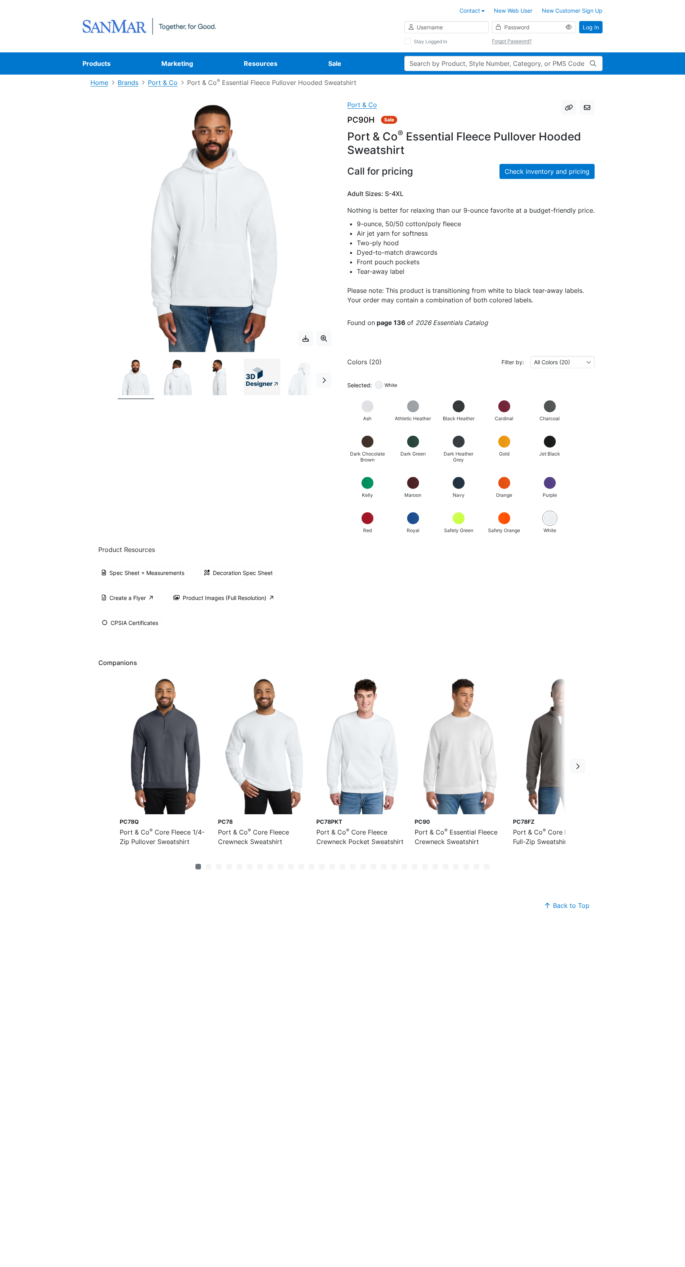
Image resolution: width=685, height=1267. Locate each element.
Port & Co (163, 83)
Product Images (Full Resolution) (224, 597)
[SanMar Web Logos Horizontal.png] (149, 25)
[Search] (593, 63)
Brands (128, 83)
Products (96, 63)
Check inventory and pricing (547, 171)
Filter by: (512, 362)
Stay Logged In (430, 41)
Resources (260, 63)
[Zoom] (323, 338)
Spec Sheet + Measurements (146, 572)
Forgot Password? (512, 41)
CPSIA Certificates (134, 622)
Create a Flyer (127, 597)
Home (99, 83)
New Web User (513, 10)
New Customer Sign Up (572, 10)
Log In (591, 27)
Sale (334, 63)
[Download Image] (305, 338)
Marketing (177, 63)
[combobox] (562, 362)
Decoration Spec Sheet (243, 572)
